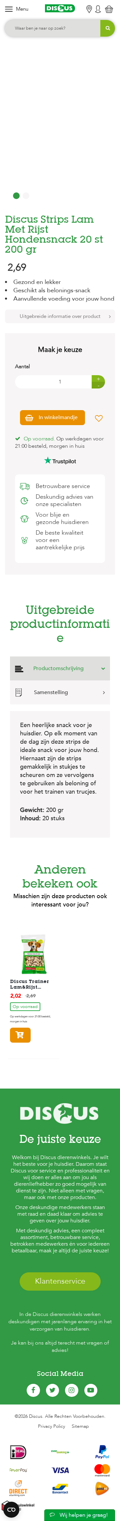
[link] (32, 982)
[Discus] (60, 8)
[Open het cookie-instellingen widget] (11, 1510)
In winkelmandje (58, 417)
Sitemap (80, 1426)
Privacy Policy (51, 1426)
